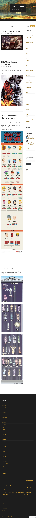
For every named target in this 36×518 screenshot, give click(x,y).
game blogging (29, 480)
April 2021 (4, 405)
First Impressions (28, 63)
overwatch (22, 487)
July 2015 (4, 468)
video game (11, 492)
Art (26, 50)
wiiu (16, 494)
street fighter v (16, 490)
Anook (27, 48)
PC (25, 487)
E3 (26, 55)
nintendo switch (19, 487)
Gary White (30, 135)
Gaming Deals (28, 75)
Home (4, 19)
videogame (6, 492)
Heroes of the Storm (29, 82)
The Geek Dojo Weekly (29, 32)
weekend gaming (13, 494)
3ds (3, 478)
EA (9, 480)
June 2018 (4, 422)
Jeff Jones (29, 137)
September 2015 (5, 463)
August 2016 (4, 439)
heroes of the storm (14, 485)
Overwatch (27, 109)
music (7, 487)
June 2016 (4, 441)
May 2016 (4, 444)
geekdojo (9, 485)
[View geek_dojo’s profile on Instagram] (26, 170)
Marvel (27, 94)
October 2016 (5, 436)
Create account (5, 500)
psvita (14, 489)
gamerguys (15, 482)
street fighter (28, 111)
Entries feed (4, 505)
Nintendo (27, 104)
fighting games (16, 480)
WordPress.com (5, 510)
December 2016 (5, 434)
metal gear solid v (25, 485)
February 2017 (5, 429)
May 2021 (4, 402)
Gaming (27, 72)
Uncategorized (28, 121)
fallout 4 (13, 480)
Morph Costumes (7, 257)
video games (28, 492)
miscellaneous (28, 99)
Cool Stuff (27, 53)
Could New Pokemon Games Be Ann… (31, 144)
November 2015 (5, 458)
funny (26, 65)
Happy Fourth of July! (10, 31)
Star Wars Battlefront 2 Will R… (31, 136)
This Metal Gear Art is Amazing (9, 63)
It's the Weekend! (28, 87)
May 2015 (4, 473)
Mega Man (27, 97)
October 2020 (5, 417)
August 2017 (4, 424)
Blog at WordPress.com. (7, 516)
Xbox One (27, 494)
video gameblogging (19, 492)
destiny (5, 480)
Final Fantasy (28, 60)
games (26, 483)
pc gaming (28, 487)
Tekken (27, 114)
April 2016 (4, 446)
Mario (27, 92)
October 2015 (5, 461)
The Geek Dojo (18, 6)
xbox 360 (23, 494)
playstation (5, 489)
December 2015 (5, 456)
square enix (28, 489)
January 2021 (5, 412)
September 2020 (5, 419)
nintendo (10, 487)
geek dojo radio (28, 77)
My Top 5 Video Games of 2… (31, 138)
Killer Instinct (28, 89)
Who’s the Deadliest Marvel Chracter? (10, 116)
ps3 (11, 489)
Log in (3, 503)
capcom (26, 478)
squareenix (4, 490)
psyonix (16, 489)
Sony (25, 489)
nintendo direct (14, 487)
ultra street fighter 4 (26, 490)
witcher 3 (18, 494)
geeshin (5, 51)
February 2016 (5, 451)
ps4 (13, 489)
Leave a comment (9, 33)
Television (27, 116)
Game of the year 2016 (29, 70)
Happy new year (28, 80)
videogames (5, 494)
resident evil (18, 489)
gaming (5, 485)
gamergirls (11, 482)
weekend (9, 494)
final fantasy (20, 480)
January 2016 (5, 453)
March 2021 (4, 407)
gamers (22, 483)
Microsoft (29, 485)
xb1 (20, 494)
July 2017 (4, 427)
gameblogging (6, 482)
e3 (6, 480)
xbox (21, 494)
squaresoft (7, 490)
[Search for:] (30, 26)
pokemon (9, 489)
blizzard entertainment (19, 478)
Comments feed (5, 508)
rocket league (22, 489)
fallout (27, 58)
